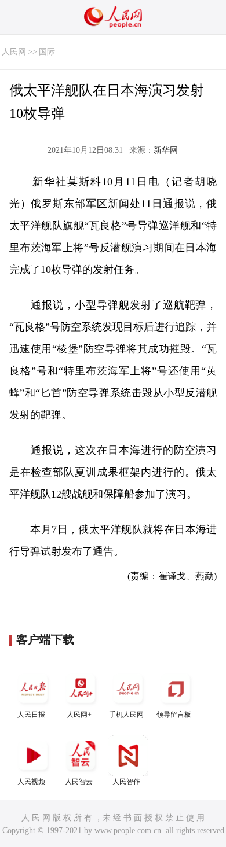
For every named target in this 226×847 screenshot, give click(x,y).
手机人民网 (126, 714)
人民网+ (79, 714)
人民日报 (31, 714)
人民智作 (126, 782)
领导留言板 (173, 714)
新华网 (166, 150)
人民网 (14, 51)
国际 (47, 51)
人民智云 (79, 782)
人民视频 (31, 782)
